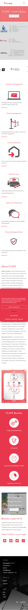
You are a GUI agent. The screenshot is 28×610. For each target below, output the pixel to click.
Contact (5, 583)
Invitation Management (14, 84)
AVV (4, 595)
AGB (4, 592)
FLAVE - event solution (14, 12)
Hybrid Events (14, 174)
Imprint (5, 580)
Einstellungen (14, 315)
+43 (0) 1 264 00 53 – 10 (9, 572)
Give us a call (14, 16)
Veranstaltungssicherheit (14, 232)
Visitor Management (14, 113)
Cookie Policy (8, 319)
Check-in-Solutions (14, 143)
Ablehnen (14, 311)
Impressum (20, 319)
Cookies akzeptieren (14, 307)
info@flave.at (7, 570)
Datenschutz (14, 319)
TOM (4, 597)
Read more (4, 107)
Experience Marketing (14, 203)
